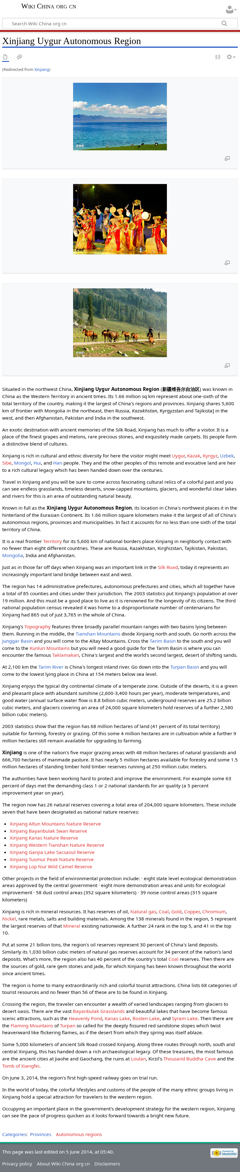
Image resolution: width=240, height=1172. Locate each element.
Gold (176, 911)
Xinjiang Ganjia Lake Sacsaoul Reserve (52, 852)
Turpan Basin (184, 667)
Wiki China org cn (48, 6)
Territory (52, 541)
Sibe (7, 463)
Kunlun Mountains (50, 648)
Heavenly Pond (85, 1018)
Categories (14, 1134)
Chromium (214, 911)
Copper (192, 911)
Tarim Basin (163, 641)
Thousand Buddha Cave (189, 1058)
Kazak (193, 455)
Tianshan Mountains (98, 634)
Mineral (71, 926)
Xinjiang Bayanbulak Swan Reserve (48, 831)
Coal (164, 911)
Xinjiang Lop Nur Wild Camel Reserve (51, 866)
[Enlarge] (227, 158)
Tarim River (50, 667)
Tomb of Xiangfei (20, 1066)
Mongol (22, 463)
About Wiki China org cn (63, 1163)
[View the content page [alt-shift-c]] (5, 57)
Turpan (67, 1025)
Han (57, 463)
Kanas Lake (117, 1018)
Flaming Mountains (32, 1025)
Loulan (138, 1058)
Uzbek (227, 455)
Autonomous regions (79, 1134)
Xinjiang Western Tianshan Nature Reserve (57, 845)
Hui (37, 463)
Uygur (178, 455)
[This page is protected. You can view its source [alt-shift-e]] (218, 57)
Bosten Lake (146, 1018)
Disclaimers (107, 1163)
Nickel (9, 918)
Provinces (40, 1134)
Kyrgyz (210, 455)
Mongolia (12, 555)
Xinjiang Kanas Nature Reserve (44, 838)
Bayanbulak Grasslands (99, 1011)
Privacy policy (17, 1163)
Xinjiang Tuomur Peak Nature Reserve (52, 859)
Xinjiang (41, 69)
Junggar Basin (17, 641)
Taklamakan (65, 655)
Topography (37, 626)
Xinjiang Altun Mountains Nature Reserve (55, 823)
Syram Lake (185, 1018)
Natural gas (143, 911)
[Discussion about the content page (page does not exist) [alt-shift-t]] (19, 57)
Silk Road (168, 567)
